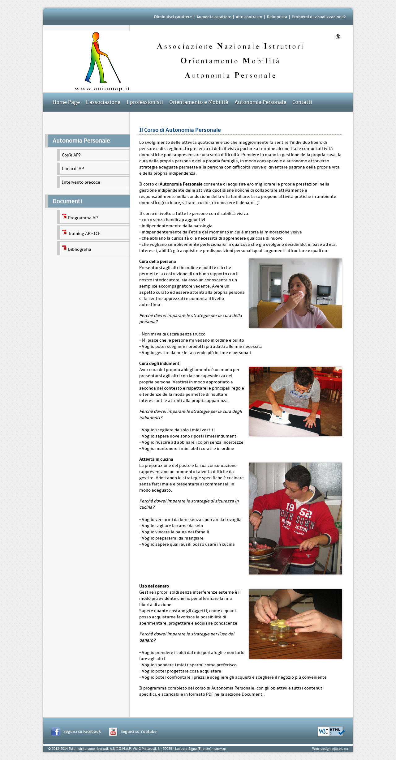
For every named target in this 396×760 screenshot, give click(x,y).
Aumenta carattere (213, 17)
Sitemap (220, 749)
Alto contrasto (249, 17)
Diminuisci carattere (173, 17)
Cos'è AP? (71, 155)
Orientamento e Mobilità (198, 102)
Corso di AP (73, 168)
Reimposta (277, 17)
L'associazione (103, 102)
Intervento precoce (81, 182)
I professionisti (145, 102)
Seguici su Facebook (82, 731)
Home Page (66, 102)
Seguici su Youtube (139, 731)
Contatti (302, 102)
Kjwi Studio (340, 749)
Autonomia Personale (260, 102)
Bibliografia (79, 249)
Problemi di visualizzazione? (319, 17)
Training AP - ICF (84, 233)
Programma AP (83, 217)
